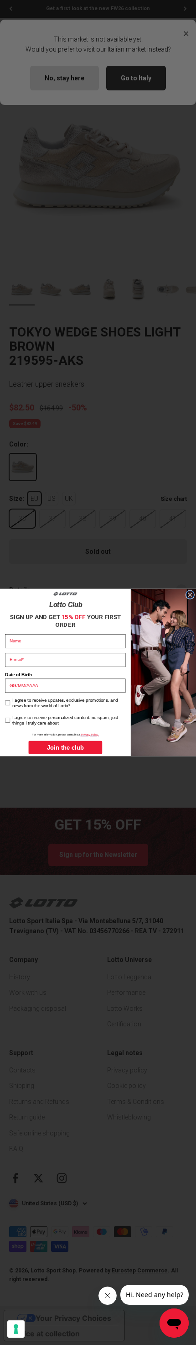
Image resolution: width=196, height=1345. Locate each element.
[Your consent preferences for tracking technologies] (16, 1329)
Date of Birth (18, 674)
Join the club (65, 747)
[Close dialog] (190, 595)
